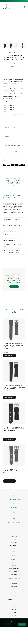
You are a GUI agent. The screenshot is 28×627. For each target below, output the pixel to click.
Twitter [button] (14, 612)
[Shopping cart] (20, 7)
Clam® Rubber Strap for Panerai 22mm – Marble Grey (13, 471)
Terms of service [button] (14, 592)
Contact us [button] (14, 551)
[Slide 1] (5, 45)
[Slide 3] (16, 45)
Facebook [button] (14, 609)
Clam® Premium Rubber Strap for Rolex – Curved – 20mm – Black (14, 387)
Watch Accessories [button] (14, 571)
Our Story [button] (14, 539)
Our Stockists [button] (14, 542)
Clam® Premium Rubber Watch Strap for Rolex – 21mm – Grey (14, 345)
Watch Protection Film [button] (14, 568)
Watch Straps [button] (14, 562)
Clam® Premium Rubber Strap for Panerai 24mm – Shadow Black (14, 429)
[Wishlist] (18, 7)
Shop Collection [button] (14, 536)
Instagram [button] (14, 603)
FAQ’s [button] (14, 589)
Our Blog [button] (14, 548)
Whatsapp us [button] (14, 286)
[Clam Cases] (6, 7)
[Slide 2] (11, 45)
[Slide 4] (22, 45)
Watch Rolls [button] (14, 565)
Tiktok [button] (14, 606)
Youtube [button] (14, 615)
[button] (24, 7)
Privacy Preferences (6, 624)
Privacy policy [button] (14, 595)
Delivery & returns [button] (14, 586)
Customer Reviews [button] (14, 545)
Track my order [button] (14, 583)
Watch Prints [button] (14, 574)
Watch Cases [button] (14, 559)
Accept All (22, 624)
